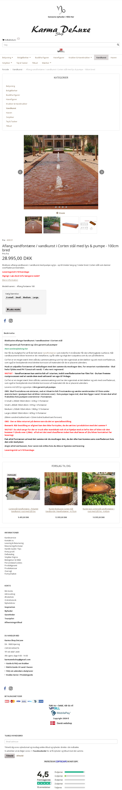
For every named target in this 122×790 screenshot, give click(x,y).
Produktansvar (11, 568)
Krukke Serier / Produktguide (19, 675)
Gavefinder (10, 614)
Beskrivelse (9, 333)
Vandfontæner (49, 353)
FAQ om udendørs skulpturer (19, 671)
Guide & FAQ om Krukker (17, 663)
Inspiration (10, 607)
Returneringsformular (14, 546)
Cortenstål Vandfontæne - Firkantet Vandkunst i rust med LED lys (23, 510)
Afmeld (20, 755)
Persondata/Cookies (13, 563)
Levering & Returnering (14, 543)
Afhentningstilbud (13, 622)
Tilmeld (9, 755)
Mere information (10, 280)
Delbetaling (9, 554)
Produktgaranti (11, 565)
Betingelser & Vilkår (13, 560)
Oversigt (8, 571)
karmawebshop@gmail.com (17, 659)
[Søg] (118, 44)
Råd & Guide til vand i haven (19, 667)
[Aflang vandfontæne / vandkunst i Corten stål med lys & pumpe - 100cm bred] (61, 172)
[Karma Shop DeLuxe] (61, 29)
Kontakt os (9, 540)
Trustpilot (9, 618)
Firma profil (9, 551)
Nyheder (9, 611)
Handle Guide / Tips (13, 549)
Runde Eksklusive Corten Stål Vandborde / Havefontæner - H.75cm (61, 510)
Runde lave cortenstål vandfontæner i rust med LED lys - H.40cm (98, 510)
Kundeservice (10, 537)
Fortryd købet (10, 574)
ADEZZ (10, 240)
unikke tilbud (44, 747)
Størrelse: (12, 293)
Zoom (62, 213)
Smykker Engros (11, 557)
